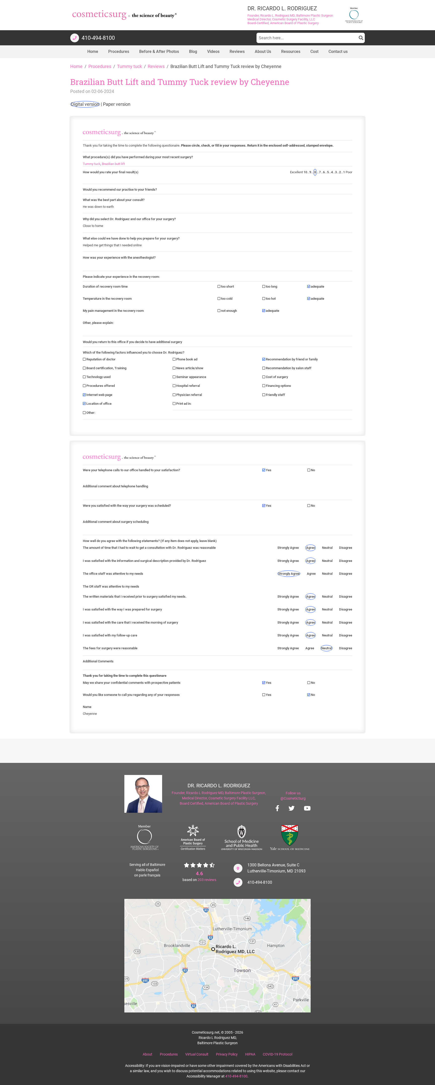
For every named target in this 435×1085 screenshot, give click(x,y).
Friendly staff (275, 395)
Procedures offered (100, 386)
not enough (228, 311)
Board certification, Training (106, 368)
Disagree (345, 548)
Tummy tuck (129, 66)
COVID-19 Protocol (277, 1054)
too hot (270, 298)
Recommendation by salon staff (288, 368)
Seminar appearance (190, 377)
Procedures (99, 66)
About (147, 1054)
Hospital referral (187, 386)
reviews (207, 880)
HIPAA (250, 1054)
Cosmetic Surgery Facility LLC (231, 798)
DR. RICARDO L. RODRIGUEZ (219, 786)
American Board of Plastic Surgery (231, 803)
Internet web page (99, 395)
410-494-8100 (259, 882)
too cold (226, 298)
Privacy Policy (227, 1054)
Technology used (98, 377)
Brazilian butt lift (113, 164)
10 (305, 172)
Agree (310, 548)
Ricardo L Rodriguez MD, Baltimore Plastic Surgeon (225, 793)
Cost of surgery (276, 377)
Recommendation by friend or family (291, 359)
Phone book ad (186, 359)
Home (76, 66)
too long (271, 286)
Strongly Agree (288, 548)
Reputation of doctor (101, 359)
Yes (268, 470)
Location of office (99, 403)
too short (227, 286)
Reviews (156, 66)
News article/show (189, 368)
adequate (317, 286)
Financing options (278, 386)
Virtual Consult (196, 1054)
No (312, 470)
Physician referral (188, 395)
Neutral (327, 548)
